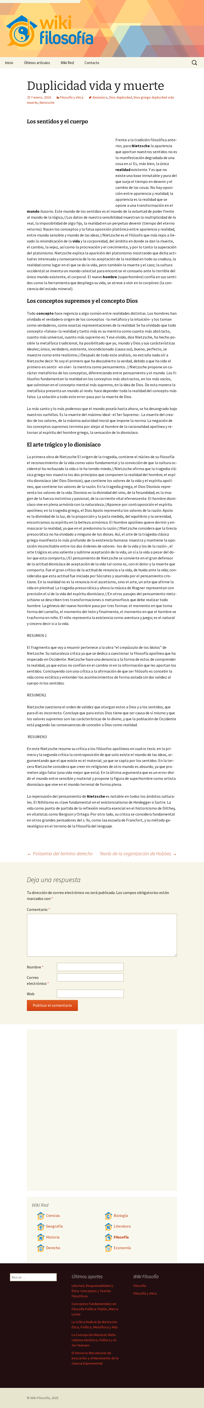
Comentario (38, 909)
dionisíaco (99, 97)
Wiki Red (67, 62)
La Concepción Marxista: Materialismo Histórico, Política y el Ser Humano (94, 1340)
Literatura (122, 1226)
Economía (122, 1247)
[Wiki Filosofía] (102, 28)
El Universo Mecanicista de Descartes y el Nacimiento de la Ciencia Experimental (95, 1358)
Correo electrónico (38, 980)
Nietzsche (47, 102)
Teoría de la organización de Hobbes (138, 853)
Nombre (35, 966)
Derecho (53, 1247)
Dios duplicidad (120, 97)
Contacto (92, 62)
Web (30, 993)
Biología (121, 1215)
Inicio (9, 62)
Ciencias (53, 1215)
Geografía (54, 1226)
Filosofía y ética (71, 97)
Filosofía (121, 1237)
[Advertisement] (71, 168)
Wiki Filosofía (40, 1398)
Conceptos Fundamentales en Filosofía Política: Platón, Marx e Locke (95, 1309)
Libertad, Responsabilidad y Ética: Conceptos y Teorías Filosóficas (92, 1290)
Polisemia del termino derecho (60, 853)
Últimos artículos (37, 62)
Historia (52, 1237)
